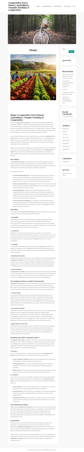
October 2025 (65, 149)
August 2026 (65, 128)
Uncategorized (65, 161)
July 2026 (64, 131)
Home (38, 6)
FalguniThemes (53, 450)
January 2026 (65, 143)
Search (64, 49)
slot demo (64, 173)
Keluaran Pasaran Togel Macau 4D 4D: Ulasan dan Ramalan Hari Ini (68, 76)
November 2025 (66, 146)
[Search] (74, 6)
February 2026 (65, 140)
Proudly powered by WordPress (34, 450)
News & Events (58, 6)
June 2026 (64, 134)
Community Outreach (47, 6)
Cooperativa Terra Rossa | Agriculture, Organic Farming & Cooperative (18, 6)
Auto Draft (64, 89)
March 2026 (65, 137)
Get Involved (67, 6)
